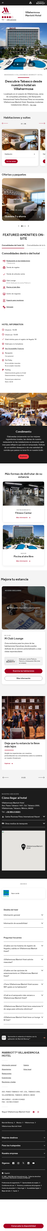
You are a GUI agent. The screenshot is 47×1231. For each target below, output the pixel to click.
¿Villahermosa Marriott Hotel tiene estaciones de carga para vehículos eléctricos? (22, 1007)
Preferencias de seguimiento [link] (11, 1183)
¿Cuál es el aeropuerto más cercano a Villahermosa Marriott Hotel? (19, 996)
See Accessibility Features (14, 348)
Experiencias (6, 1078)
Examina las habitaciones (23, 671)
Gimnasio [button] (9, 307)
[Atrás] (5, 123)
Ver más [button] (33, 105)
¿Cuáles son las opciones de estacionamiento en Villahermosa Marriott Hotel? (21, 973)
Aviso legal (27, 1069)
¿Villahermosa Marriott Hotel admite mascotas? (18, 960)
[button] (30, 3)
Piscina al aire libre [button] (13, 287)
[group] (23, 428)
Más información (22, 517)
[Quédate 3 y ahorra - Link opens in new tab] (23, 199)
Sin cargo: (13, 1099)
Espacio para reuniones (15, 300)
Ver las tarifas (11, 161)
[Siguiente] (42, 123)
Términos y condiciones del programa (28, 1185)
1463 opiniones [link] (11, 20)
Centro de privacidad (8, 1188)
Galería (26, 1065)
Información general (12, 915)
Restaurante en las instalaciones (18, 261)
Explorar (23, 456)
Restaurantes (6, 1073)
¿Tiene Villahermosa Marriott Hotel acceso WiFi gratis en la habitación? (21, 985)
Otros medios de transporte (16, 824)
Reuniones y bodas (9, 1082)
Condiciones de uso (8, 1185)
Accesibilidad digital (33, 1188)
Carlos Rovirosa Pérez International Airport (22, 817)
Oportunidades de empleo (30, 1183)
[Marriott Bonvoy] (39, 2)
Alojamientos (6, 1069)
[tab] (13, 245)
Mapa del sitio (6, 1191)
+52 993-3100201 (13, 812)
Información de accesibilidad (15, 923)
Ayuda (15, 1191)
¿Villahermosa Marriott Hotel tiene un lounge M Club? (22, 1018)
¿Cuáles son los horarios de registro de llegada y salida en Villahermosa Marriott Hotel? (20, 948)
